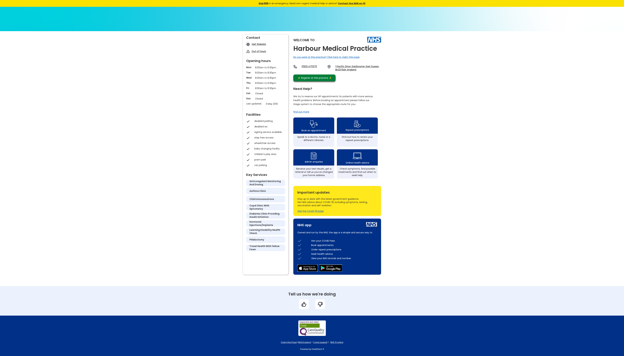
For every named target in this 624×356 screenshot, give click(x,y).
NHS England (304, 342)
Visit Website (259, 44)
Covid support (320, 342)
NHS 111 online (336, 342)
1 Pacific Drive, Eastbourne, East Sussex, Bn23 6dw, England (357, 68)
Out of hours (259, 51)
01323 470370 (309, 66)
